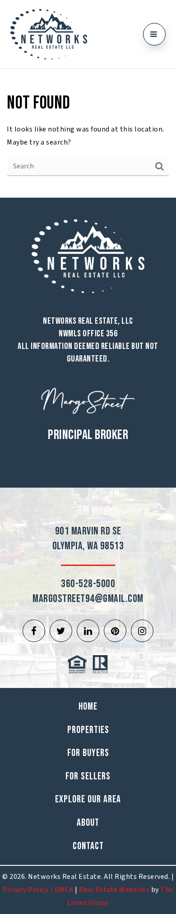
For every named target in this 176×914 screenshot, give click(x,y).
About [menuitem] (88, 823)
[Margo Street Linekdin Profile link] (88, 631)
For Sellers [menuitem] (88, 776)
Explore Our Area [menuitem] (88, 799)
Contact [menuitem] (88, 846)
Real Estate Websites (114, 890)
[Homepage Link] (48, 34)
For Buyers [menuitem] (88, 753)
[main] (88, 133)
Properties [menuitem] (88, 730)
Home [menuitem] (88, 707)
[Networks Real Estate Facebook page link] (34, 631)
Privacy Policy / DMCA (38, 890)
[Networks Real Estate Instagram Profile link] (142, 631)
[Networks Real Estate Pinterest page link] (115, 631)
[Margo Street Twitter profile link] (61, 631)
